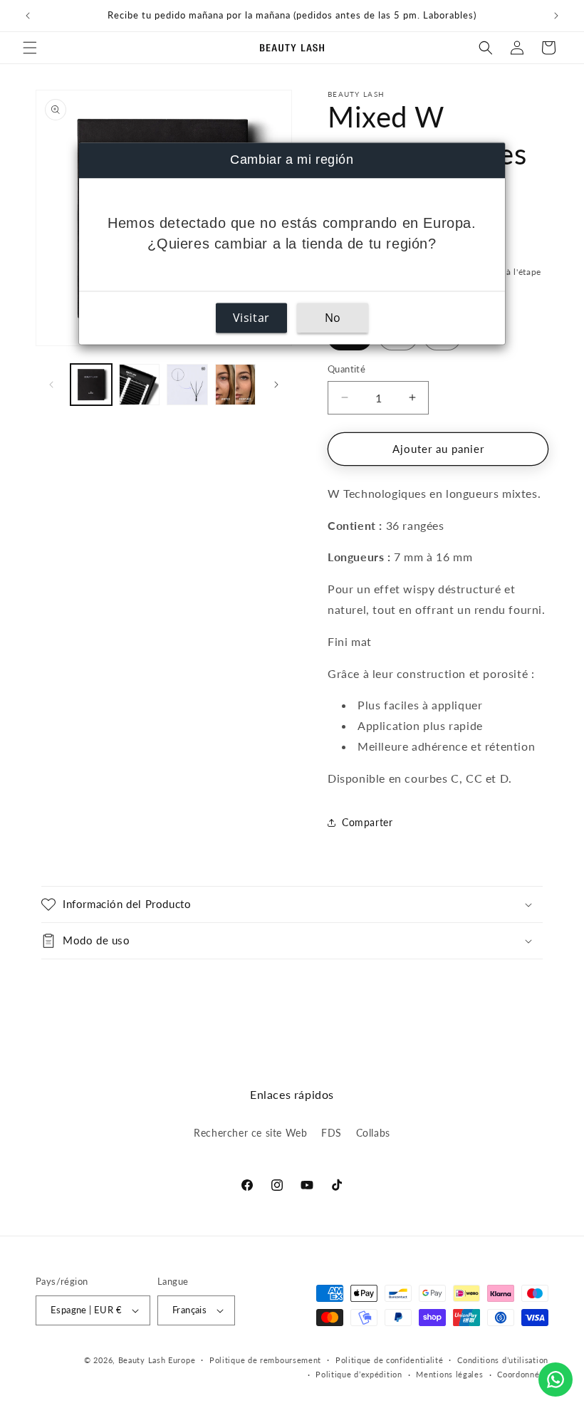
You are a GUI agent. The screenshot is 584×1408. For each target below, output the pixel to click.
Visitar (251, 317)
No (333, 317)
